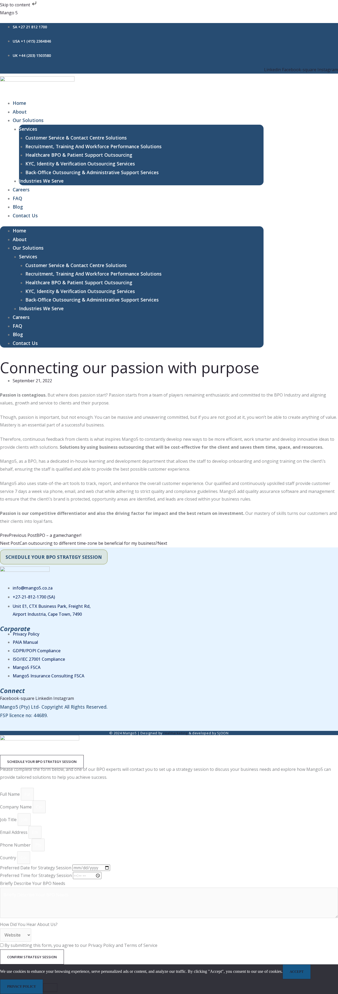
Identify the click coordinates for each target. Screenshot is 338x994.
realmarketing (175, 733)
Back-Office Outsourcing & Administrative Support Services (92, 172)
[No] (50, 987)
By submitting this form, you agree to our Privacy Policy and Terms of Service (80, 945)
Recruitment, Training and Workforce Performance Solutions (93, 146)
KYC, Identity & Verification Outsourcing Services (80, 163)
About (20, 112)
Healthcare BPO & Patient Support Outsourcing (78, 155)
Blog (18, 207)
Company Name (16, 807)
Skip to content (15, 5)
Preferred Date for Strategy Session (36, 868)
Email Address (14, 832)
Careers (21, 189)
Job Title (9, 819)
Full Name (10, 794)
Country (8, 858)
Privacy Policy (21, 986)
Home (19, 103)
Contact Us (25, 215)
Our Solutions (28, 120)
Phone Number (16, 845)
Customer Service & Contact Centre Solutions (76, 137)
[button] (42, 761)
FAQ (17, 198)
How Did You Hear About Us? (29, 924)
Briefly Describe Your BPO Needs (32, 883)
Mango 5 (9, 13)
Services (28, 129)
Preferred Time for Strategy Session (36, 875)
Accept (297, 972)
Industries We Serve (41, 181)
